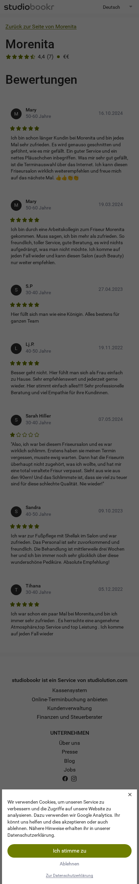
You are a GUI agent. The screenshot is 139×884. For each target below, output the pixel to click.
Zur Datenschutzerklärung (69, 875)
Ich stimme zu (69, 851)
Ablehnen (69, 863)
